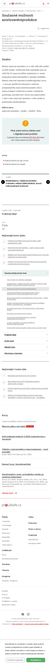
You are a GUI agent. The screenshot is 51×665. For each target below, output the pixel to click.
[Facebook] (23, 614)
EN (48, 3)
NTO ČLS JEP (34, 137)
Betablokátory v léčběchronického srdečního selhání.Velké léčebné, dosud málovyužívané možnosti (23, 183)
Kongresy (6, 576)
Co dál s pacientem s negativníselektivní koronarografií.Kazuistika (21, 323)
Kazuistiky (6, 541)
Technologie (6, 525)
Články (5, 517)
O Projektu (6, 598)
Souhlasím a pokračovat (36, 660)
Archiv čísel (9, 341)
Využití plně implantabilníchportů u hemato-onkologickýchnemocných (21, 318)
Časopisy (6, 564)
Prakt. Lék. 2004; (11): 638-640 (24, 48)
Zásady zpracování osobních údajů (37, 624)
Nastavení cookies (9, 605)
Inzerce (5, 594)
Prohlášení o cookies (9, 601)
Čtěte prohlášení (17, 624)
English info (44, 28)
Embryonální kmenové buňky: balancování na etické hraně (26, 328)
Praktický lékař (31, 11)
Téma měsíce (7, 545)
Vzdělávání (7, 550)
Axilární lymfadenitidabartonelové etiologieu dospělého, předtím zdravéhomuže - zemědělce (26, 303)
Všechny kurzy (8, 493)
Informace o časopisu (13, 353)
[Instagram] (28, 614)
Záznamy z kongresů (9, 581)
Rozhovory (6, 533)
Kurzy (4, 555)
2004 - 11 (40, 11)
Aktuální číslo (9, 347)
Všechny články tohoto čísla (15, 273)
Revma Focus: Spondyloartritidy (16, 464)
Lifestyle (5, 529)
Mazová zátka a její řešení (14, 426)
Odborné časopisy (18, 11)
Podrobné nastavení (15, 660)
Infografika (6, 537)
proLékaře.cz (12, 4)
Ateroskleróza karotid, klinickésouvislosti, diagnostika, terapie (25, 309)
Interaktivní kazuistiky (10, 559)
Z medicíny (6, 521)
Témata (5, 570)
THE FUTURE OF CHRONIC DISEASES (19, 280)
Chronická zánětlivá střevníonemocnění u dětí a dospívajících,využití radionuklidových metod (23, 293)
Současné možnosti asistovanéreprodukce (21, 289)
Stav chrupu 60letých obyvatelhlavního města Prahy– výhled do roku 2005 (27, 298)
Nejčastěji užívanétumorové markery (19, 314)
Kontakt (5, 591)
